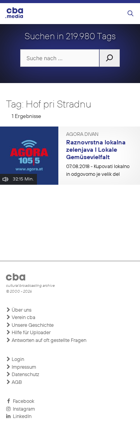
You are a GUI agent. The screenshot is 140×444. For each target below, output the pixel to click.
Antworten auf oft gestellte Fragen (48, 340)
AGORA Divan (82, 134)
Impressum (23, 367)
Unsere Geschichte (32, 325)
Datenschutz (24, 374)
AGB (16, 382)
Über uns (21, 310)
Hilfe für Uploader (30, 332)
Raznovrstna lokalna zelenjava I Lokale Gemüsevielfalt (96, 150)
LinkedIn (21, 416)
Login (17, 359)
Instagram (22, 409)
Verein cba (22, 317)
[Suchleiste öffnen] (130, 13)
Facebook (22, 401)
